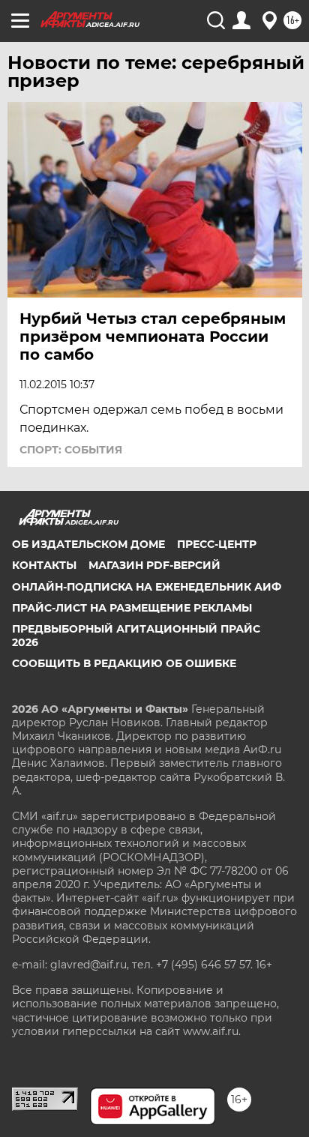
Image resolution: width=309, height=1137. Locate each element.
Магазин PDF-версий (154, 565)
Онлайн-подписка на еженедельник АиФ (146, 587)
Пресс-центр (216, 544)
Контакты (44, 565)
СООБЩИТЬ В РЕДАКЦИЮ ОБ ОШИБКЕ (124, 663)
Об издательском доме (88, 544)
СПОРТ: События (71, 449)
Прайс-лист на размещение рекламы (132, 608)
